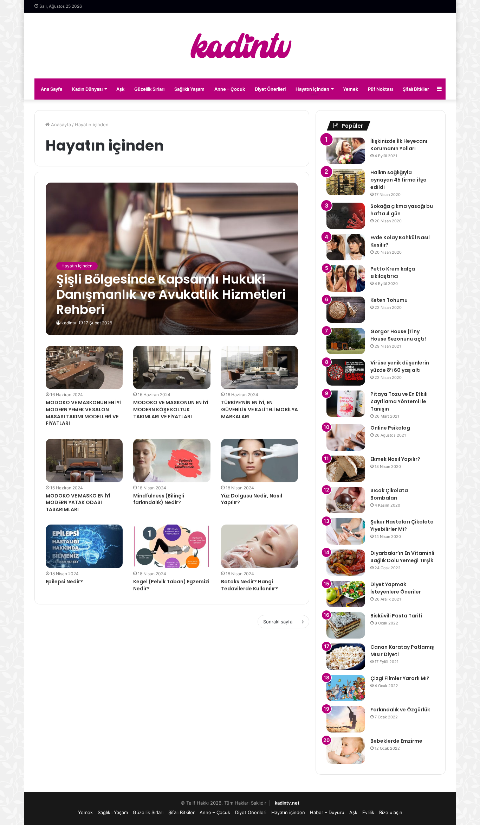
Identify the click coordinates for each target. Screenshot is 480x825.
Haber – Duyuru (327, 812)
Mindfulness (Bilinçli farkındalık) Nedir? (158, 499)
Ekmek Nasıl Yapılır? (395, 459)
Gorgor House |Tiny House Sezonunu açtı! (398, 335)
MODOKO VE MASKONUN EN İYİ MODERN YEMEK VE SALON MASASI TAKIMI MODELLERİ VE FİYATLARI (83, 413)
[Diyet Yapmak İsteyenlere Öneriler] (345, 594)
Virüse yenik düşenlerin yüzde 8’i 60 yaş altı (399, 366)
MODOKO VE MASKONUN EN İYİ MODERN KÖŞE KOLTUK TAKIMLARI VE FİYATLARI (170, 409)
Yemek (350, 89)
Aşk (120, 89)
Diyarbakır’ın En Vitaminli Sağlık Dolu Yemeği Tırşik (402, 557)
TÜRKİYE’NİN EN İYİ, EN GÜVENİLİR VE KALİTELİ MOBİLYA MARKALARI (259, 409)
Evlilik (368, 812)
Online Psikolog (390, 427)
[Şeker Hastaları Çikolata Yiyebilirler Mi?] (345, 531)
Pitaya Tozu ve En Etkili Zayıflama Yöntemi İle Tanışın (399, 401)
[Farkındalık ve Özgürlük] (345, 719)
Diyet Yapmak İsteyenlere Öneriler (395, 588)
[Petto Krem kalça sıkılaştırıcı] (345, 278)
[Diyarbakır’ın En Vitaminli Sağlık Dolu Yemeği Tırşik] (345, 563)
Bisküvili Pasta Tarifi (396, 615)
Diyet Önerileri (270, 89)
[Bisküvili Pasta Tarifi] (345, 625)
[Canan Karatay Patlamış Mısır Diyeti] (345, 656)
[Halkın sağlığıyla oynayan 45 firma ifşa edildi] (345, 182)
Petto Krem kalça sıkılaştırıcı (392, 272)
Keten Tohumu (389, 300)
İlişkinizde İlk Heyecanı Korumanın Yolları (398, 145)
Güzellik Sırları (149, 89)
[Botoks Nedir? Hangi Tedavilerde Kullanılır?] (259, 546)
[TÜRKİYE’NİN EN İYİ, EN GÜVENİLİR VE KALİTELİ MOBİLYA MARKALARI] (259, 367)
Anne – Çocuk (229, 89)
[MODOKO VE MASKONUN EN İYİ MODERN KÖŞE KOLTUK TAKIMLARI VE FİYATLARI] (171, 367)
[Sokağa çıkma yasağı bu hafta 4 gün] (345, 216)
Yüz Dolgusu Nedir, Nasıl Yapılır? (251, 499)
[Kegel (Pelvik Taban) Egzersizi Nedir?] (171, 546)
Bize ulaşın (390, 812)
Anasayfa (60, 124)
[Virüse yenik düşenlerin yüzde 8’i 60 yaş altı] (345, 372)
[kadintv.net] (240, 45)
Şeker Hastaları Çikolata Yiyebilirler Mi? (402, 525)
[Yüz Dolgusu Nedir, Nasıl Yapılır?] (259, 460)
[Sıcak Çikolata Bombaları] (345, 500)
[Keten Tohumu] (345, 310)
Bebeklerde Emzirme (396, 740)
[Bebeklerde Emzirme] (345, 750)
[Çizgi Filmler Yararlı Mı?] (345, 688)
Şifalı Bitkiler (416, 89)
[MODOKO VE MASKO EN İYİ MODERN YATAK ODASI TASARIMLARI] (84, 460)
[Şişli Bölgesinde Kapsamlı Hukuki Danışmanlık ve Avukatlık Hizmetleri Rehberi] (172, 259)
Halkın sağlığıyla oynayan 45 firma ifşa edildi (398, 180)
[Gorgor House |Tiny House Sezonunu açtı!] (345, 341)
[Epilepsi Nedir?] (84, 546)
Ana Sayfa (51, 89)
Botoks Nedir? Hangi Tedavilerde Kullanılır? (249, 585)
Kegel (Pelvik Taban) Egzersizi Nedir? (171, 585)
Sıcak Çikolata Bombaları (389, 494)
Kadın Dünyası (87, 89)
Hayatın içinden (312, 89)
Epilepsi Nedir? (64, 581)
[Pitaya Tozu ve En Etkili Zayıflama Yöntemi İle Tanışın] (345, 404)
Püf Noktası (380, 89)
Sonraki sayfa (277, 621)
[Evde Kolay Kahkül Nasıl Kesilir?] (345, 247)
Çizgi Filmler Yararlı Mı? (399, 678)
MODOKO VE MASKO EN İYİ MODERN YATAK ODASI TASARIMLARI (78, 502)
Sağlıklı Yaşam (189, 89)
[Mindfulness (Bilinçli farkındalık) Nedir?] (171, 460)
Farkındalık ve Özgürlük (400, 709)
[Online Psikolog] (345, 437)
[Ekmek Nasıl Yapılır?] (345, 469)
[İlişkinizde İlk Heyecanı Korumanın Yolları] (345, 151)
